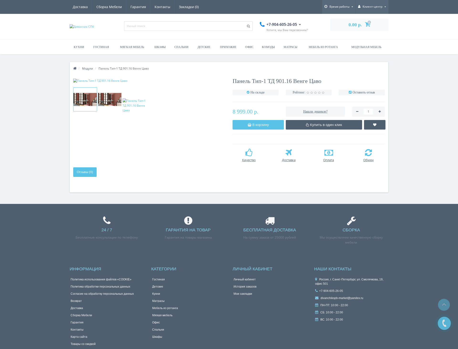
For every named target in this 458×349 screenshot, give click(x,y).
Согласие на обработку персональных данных (102, 293)
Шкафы (160, 47)
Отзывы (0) (85, 172)
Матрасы (290, 47)
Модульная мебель (366, 47)
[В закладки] (374, 125)
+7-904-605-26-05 (331, 291)
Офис (249, 47)
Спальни (181, 47)
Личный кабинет (245, 279)
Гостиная (101, 47)
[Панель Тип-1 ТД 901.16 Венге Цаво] (149, 81)
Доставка (80, 7)
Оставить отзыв (364, 92)
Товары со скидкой (83, 344)
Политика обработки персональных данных (100, 286)
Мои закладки (243, 293)
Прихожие (228, 47)
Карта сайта (79, 336)
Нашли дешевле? (315, 111)
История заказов (245, 286)
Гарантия (138, 7)
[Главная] (75, 68)
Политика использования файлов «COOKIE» (101, 279)
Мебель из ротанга (323, 47)
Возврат (76, 301)
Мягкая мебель (132, 47)
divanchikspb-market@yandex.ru (341, 298)
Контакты (162, 7)
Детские (204, 47)
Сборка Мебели (109, 7)
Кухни (79, 47)
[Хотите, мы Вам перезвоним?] (444, 323)
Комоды (268, 47)
